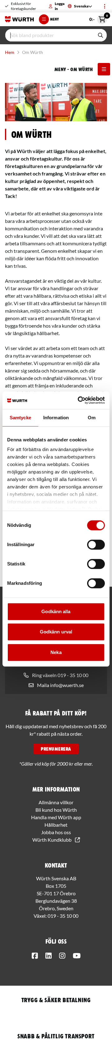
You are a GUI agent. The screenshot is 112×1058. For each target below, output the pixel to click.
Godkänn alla (55, 611)
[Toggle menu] (105, 6)
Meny (54, 19)
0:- (98, 18)
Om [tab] (92, 417)
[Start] (19, 19)
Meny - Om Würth (73, 69)
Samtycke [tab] (20, 417)
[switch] (96, 545)
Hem (9, 52)
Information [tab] (56, 417)
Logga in (59, 6)
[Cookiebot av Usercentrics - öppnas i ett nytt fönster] (79, 400)
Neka (55, 652)
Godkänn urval (56, 631)
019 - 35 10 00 (63, 916)
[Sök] (100, 35)
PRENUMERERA (56, 749)
